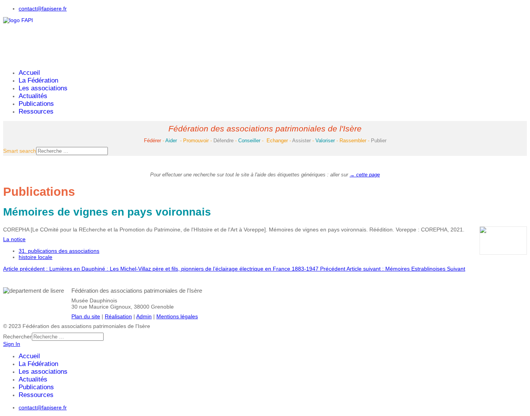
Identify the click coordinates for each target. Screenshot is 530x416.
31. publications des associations (59, 251)
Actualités (33, 96)
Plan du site (85, 316)
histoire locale (35, 257)
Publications (36, 103)
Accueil (29, 72)
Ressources (36, 111)
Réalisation (118, 316)
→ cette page (365, 175)
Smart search (19, 151)
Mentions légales (177, 316)
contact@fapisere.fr (43, 8)
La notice (14, 239)
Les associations (43, 88)
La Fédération (38, 80)
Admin (144, 316)
